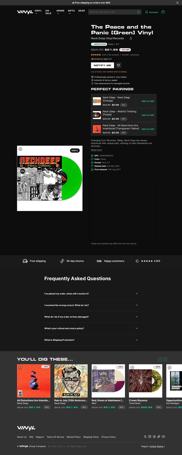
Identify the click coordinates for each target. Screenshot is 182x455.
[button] (160, 359)
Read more (96, 149)
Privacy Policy (109, 437)
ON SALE (48, 12)
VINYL (38, 10)
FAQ (31, 437)
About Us (22, 437)
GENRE (60, 10)
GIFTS (71, 10)
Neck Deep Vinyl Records (107, 38)
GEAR (81, 10)
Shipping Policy (91, 437)
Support (40, 437)
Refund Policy (74, 437)
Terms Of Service (55, 437)
